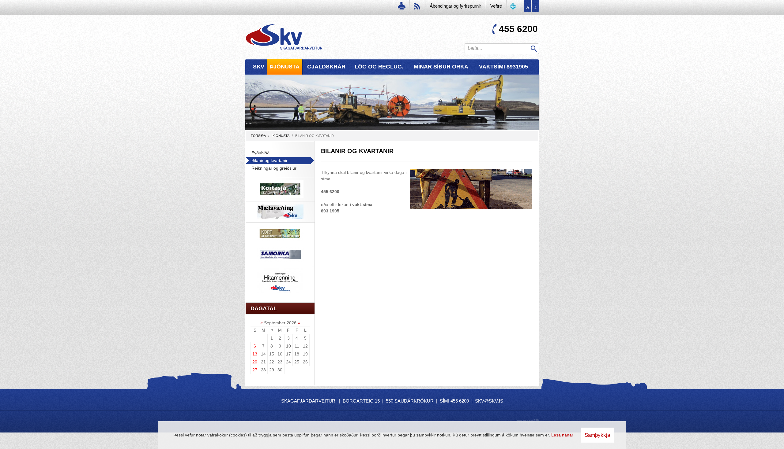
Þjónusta (280, 136)
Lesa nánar (562, 434)
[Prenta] (401, 7)
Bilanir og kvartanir (314, 136)
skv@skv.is (489, 400)
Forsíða (258, 136)
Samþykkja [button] (597, 435)
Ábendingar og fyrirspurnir (455, 6)
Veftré (496, 6)
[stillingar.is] (513, 7)
